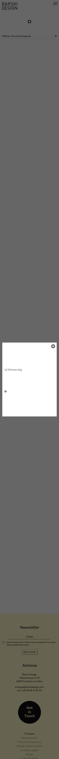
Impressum (24, 411)
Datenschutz (10, 411)
